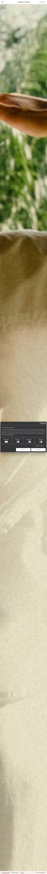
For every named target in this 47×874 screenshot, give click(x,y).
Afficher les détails (40, 445)
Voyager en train (6, 872)
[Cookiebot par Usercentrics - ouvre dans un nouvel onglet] (41, 423)
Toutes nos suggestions (41, 872)
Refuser (23, 449)
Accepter (38, 449)
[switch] (17, 442)
